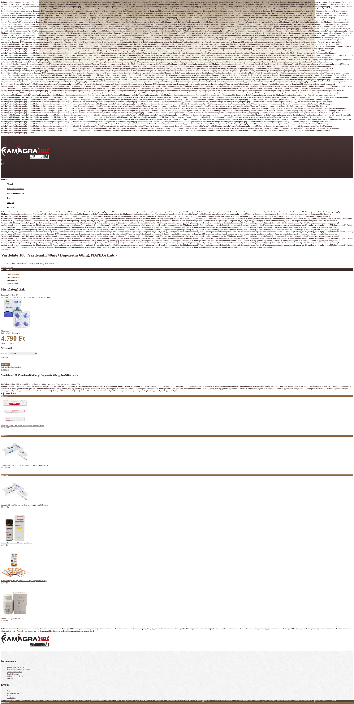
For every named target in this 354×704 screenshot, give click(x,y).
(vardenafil (24, 384)
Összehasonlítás (16, 367)
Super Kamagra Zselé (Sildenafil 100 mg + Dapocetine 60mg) (24, 581)
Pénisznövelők (12, 283)
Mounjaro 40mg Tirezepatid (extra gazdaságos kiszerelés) (22, 426)
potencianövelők (73, 384)
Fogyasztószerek (13, 277)
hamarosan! (62, 384)
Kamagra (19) (6, 295)
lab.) (55, 384)
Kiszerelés (4, 353)
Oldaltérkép (11, 698)
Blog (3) (15, 295)
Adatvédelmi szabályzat (16, 667)
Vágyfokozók (12, 280)
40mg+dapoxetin (35, 384)
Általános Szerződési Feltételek (18, 669)
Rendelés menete (13, 674)
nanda (50, 384)
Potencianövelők (13, 274)
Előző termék (5, 249)
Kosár (9, 139)
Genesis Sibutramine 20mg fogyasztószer (16, 543)
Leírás (5, 369)
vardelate (11, 384)
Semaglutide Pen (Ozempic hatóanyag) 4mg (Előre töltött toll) (24, 505)
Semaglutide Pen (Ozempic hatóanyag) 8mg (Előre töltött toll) (24, 465)
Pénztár (9, 141)
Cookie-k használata (14, 672)
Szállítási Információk (15, 676)
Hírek (9, 695)
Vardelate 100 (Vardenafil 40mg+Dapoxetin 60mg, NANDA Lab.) (31, 263)
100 (17, 384)
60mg (44, 384)
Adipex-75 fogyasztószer (10, 618)
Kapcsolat (10, 678)
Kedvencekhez (6, 367)
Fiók (8, 137)
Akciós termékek (13, 693)
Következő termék (7, 267)
